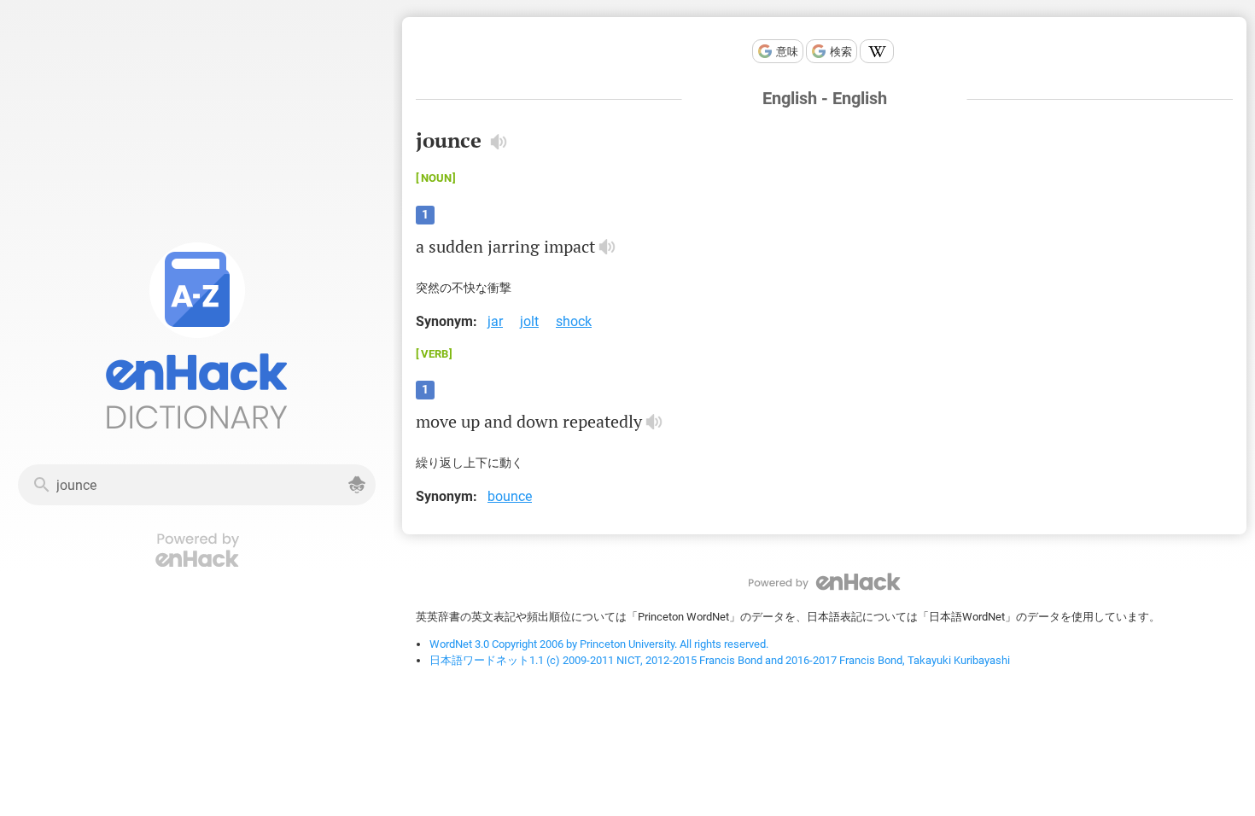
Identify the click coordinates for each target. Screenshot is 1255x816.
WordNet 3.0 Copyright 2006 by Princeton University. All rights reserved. (598, 644)
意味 (787, 51)
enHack (825, 582)
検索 (841, 51)
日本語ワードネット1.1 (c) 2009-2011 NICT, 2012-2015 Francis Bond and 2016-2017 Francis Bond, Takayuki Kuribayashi (719, 660)
